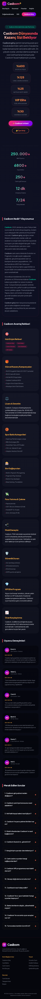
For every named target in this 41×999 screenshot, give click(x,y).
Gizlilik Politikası (33, 963)
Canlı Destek (6, 978)
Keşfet (31, 8)
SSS (18, 14)
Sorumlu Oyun (33, 960)
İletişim (4, 984)
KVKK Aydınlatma (34, 966)
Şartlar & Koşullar (34, 968)
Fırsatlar (24, 8)
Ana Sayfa (5, 8)
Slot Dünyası (6, 968)
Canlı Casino (6, 966)
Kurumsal (15, 8)
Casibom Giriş (29, 14)
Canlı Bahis (5, 963)
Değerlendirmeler (8, 14)
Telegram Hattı (6, 981)
